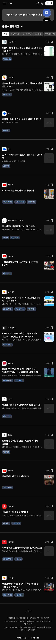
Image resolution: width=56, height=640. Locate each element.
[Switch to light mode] (43, 3)
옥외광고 (38, 34)
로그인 (49, 3)
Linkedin (35, 638)
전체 (5, 34)
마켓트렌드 (15, 34)
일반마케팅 (27, 34)
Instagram (21, 638)
